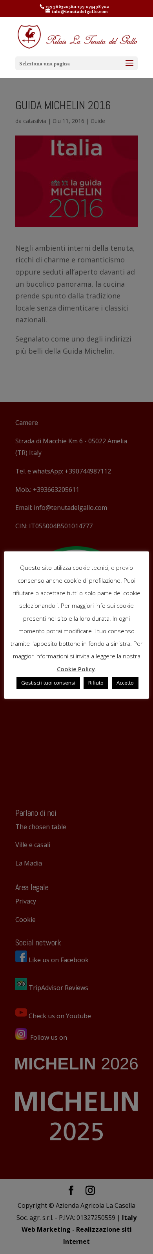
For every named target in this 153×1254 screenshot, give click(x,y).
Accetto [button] (125, 682)
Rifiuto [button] (96, 682)
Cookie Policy (76, 669)
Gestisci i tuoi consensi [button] (48, 682)
